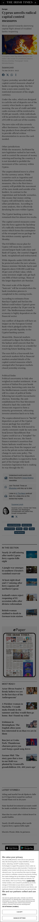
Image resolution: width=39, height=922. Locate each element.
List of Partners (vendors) (10, 906)
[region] (19, 886)
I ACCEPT (19, 912)
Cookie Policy (31, 881)
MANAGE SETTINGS (19, 918)
